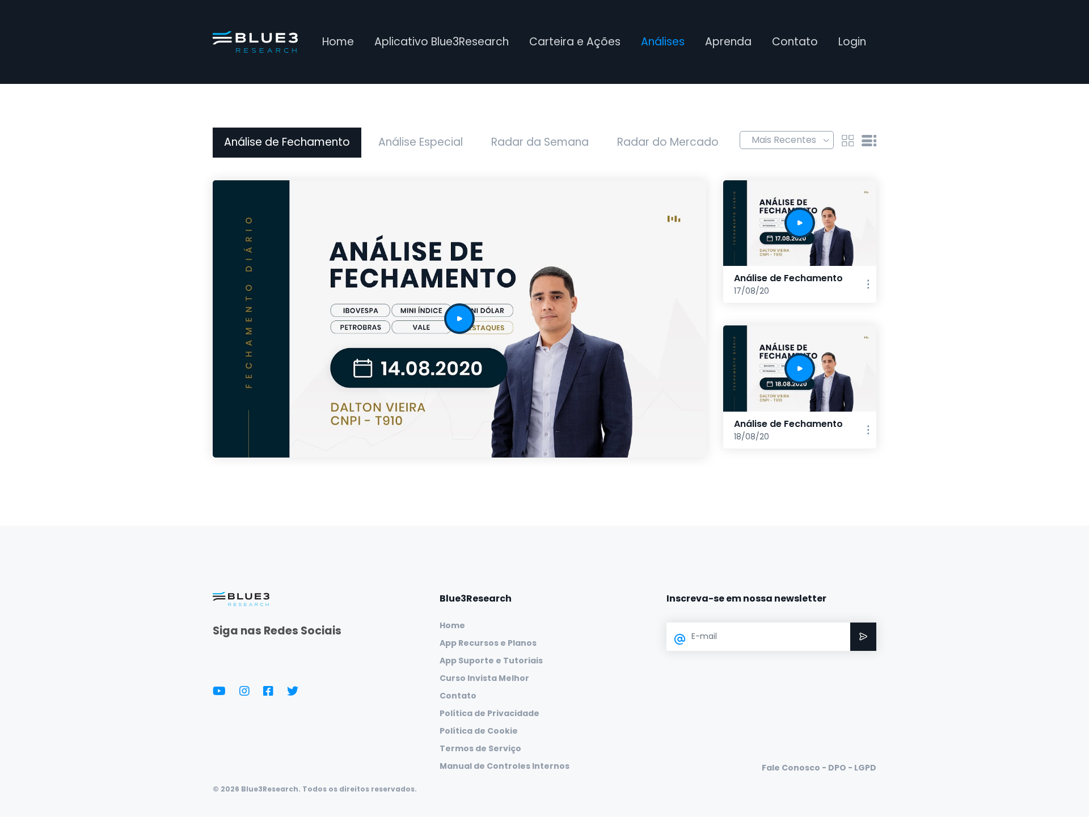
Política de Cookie (479, 730)
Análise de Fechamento (287, 142)
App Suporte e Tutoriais (491, 660)
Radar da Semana (540, 142)
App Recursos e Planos (488, 643)
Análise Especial (420, 142)
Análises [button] (663, 41)
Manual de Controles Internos (504, 766)
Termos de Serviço (480, 748)
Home (338, 41)
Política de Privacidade (489, 713)
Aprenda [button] (728, 41)
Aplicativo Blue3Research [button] (441, 41)
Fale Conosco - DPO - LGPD (819, 767)
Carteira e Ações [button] (575, 41)
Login (852, 41)
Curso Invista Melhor (484, 678)
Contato (795, 41)
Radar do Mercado (668, 142)
